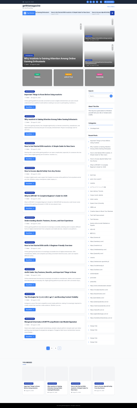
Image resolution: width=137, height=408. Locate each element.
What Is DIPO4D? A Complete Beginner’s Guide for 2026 (45, 196)
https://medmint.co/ (96, 245)
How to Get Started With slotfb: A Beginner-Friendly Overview (48, 245)
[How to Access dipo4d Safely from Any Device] (103, 374)
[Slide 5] (80, 28)
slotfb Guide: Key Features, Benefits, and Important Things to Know (50, 272)
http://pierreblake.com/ (97, 298)
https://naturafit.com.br (97, 310)
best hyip (93, 175)
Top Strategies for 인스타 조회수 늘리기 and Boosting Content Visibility (51, 297)
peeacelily (93, 281)
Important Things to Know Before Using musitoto (43, 95)
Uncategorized (29, 55)
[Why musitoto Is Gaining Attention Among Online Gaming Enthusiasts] (56, 374)
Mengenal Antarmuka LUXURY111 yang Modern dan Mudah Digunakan (50, 322)
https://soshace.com (96, 269)
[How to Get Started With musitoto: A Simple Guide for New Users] (80, 374)
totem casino (94, 199)
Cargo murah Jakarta (96, 195)
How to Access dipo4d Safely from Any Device (93, 12)
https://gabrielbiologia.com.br (99, 314)
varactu (92, 257)
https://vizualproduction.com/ (99, 289)
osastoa (92, 183)
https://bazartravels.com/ (97, 293)
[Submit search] (111, 96)
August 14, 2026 (100, 390)
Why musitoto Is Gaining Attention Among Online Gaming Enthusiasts (50, 119)
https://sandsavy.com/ (97, 241)
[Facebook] (87, 2)
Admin (27, 64)
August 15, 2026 (35, 64)
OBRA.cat (93, 207)
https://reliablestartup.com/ (98, 249)
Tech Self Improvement (97, 215)
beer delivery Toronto (96, 191)
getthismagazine (31, 5)
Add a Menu (110, 6)
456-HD (92, 229)
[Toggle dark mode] (101, 2)
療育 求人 (93, 233)
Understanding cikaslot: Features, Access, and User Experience (48, 221)
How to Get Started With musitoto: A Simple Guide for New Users (58, 12)
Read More (37, 81)
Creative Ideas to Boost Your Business (101, 211)
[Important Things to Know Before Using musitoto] (33, 374)
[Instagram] (94, 2)
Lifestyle (68, 77)
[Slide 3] (80, 26)
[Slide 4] (80, 27)
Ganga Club (93, 326)
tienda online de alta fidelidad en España (100, 224)
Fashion (99, 77)
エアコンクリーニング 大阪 (98, 187)
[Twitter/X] (91, 2)
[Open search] (97, 2)
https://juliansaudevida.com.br (99, 302)
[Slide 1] (80, 24)
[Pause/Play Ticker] (112, 13)
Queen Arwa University (97, 203)
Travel (37, 77)
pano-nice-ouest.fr (95, 179)
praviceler (93, 277)
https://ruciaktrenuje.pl (97, 265)
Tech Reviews (94, 219)
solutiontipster (94, 273)
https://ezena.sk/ (95, 237)
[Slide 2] (80, 25)
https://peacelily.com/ (96, 253)
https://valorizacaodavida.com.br (100, 306)
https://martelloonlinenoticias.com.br (101, 318)
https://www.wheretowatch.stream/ (100, 285)
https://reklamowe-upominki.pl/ (99, 261)
